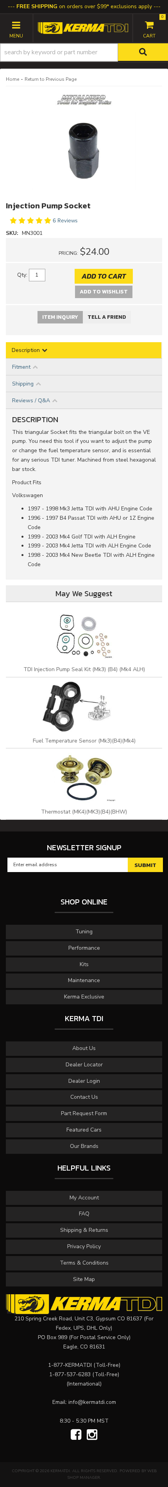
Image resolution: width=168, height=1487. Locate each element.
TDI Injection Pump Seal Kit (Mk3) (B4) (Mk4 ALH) (84, 669)
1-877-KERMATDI (70, 1365)
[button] (84, 52)
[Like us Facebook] (76, 1435)
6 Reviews (65, 220)
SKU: (13, 233)
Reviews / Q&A (31, 400)
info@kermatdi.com (92, 1402)
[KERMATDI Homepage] (83, 27)
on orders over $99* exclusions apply (84, 6)
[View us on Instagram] (92, 1435)
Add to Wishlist (104, 292)
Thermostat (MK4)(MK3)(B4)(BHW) (84, 811)
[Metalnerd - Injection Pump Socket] (84, 102)
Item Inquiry (60, 317)
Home (12, 79)
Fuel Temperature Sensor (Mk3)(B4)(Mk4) (84, 740)
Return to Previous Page (51, 79)
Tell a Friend (107, 317)
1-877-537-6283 (70, 1374)
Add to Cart (104, 276)
